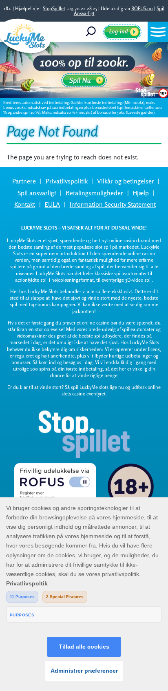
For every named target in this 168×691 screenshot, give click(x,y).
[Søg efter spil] (93, 32)
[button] (158, 32)
